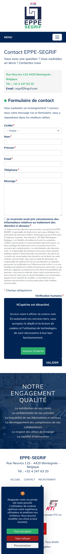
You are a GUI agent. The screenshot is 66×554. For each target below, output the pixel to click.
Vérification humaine (48, 295)
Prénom (9, 147)
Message (10, 181)
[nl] (34, 3)
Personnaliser (22, 545)
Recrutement (47, 479)
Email (7, 158)
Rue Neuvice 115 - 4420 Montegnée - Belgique (33, 465)
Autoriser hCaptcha (33, 351)
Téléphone (10, 170)
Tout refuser (22, 538)
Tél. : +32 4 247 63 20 (33, 471)
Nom (7, 136)
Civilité (8, 125)
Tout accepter (22, 531)
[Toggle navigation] (57, 37)
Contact (29, 479)
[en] (31, 3)
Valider (52, 362)
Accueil (15, 479)
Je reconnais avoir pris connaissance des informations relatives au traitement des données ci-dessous (31, 222)
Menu (8, 37)
